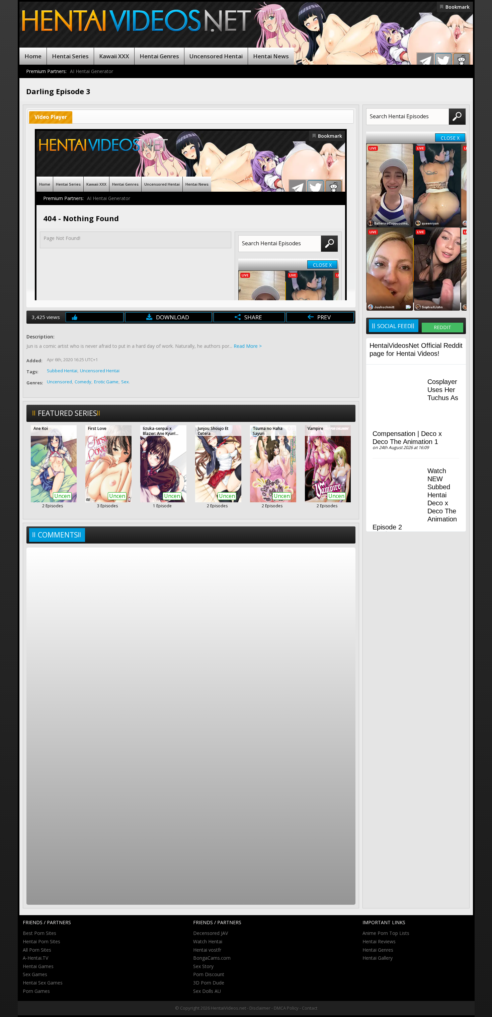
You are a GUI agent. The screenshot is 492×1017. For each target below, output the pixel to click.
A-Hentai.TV (35, 958)
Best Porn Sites (39, 933)
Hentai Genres (159, 56)
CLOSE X (450, 138)
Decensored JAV (210, 933)
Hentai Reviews (379, 941)
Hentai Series (70, 56)
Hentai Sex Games (43, 982)
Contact (309, 1008)
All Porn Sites (37, 950)
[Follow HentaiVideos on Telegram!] (425, 61)
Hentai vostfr (207, 950)
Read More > (248, 346)
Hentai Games (38, 966)
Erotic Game (106, 382)
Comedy (83, 382)
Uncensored (59, 382)
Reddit (442, 327)
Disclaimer (259, 1008)
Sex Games (35, 974)
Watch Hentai (207, 941)
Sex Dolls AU (207, 991)
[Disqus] (191, 638)
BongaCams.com (212, 958)
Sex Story (203, 966)
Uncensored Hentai (216, 56)
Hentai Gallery (377, 958)
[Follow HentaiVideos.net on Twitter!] (443, 61)
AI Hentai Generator (91, 71)
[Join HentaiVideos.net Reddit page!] (461, 61)
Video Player (50, 117)
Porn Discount (208, 974)
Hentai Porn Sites (41, 941)
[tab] (51, 117)
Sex (125, 382)
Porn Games (36, 991)
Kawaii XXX (114, 56)
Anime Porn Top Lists (385, 933)
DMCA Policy (286, 1008)
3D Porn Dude (208, 982)
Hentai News (271, 56)
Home (33, 56)
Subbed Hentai (62, 371)
